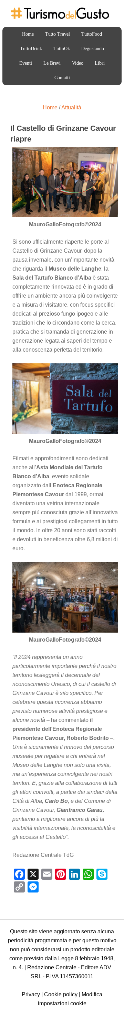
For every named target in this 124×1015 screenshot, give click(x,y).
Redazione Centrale (51, 967)
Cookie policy (61, 994)
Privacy (31, 994)
